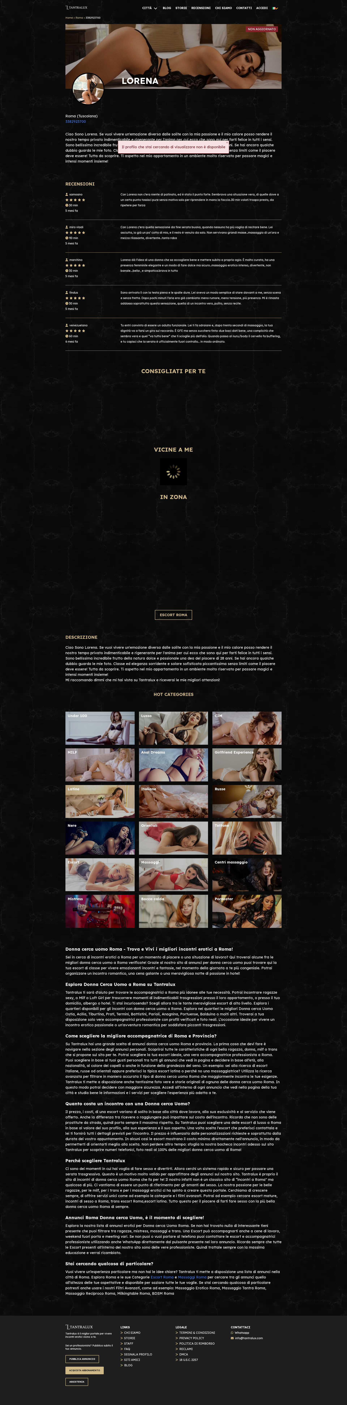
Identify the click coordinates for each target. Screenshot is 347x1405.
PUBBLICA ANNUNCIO (82, 1359)
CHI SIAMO (132, 1332)
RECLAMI (186, 1349)
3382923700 (75, 121)
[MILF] (100, 780)
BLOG (128, 1365)
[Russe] (247, 816)
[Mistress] (100, 926)
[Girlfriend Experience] (247, 780)
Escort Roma (162, 1277)
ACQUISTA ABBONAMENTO (84, 1370)
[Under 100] (100, 743)
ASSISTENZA (76, 1381)
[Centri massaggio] (247, 890)
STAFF (128, 1343)
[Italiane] (173, 816)
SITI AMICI (132, 1360)
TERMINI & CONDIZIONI (197, 1332)
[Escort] (100, 890)
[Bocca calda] (173, 926)
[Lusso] (173, 743)
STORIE (129, 1338)
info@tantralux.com (249, 1338)
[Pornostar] (247, 926)
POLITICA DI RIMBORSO (197, 1343)
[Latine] (100, 816)
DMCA (183, 1354)
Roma (79, 17)
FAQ (127, 1349)
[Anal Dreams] (173, 780)
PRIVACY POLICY (191, 1338)
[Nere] (100, 853)
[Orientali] (173, 853)
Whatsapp (242, 1332)
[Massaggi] (173, 890)
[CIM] (247, 743)
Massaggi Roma (192, 1277)
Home (69, 17)
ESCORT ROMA (173, 615)
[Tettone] (247, 853)
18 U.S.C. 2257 (188, 1360)
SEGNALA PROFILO (138, 1354)
